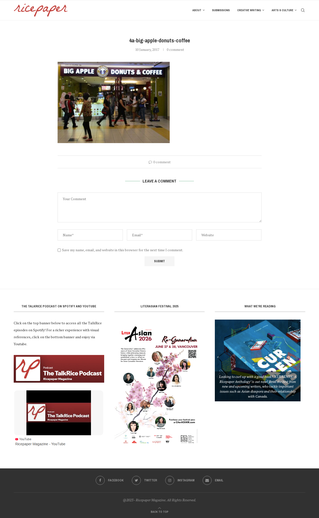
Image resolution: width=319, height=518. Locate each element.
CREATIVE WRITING (249, 10)
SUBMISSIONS (221, 10)
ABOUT (196, 10)
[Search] (302, 10)
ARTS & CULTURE (282, 10)
